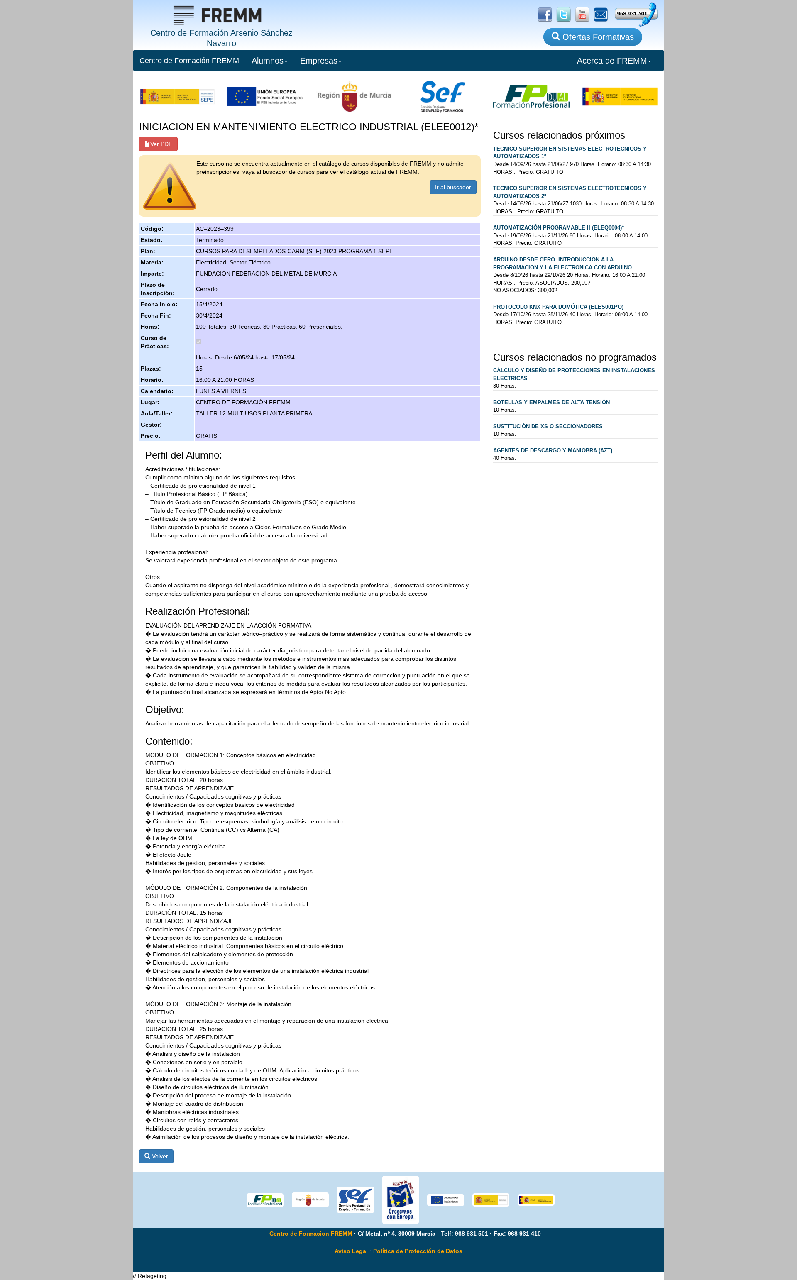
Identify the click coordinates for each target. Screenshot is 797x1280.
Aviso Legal (351, 1251)
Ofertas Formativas (597, 37)
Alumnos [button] (268, 60)
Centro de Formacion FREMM (310, 1233)
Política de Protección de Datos (417, 1251)
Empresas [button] (318, 60)
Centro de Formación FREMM (189, 60)
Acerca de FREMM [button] (612, 60)
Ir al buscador (453, 187)
